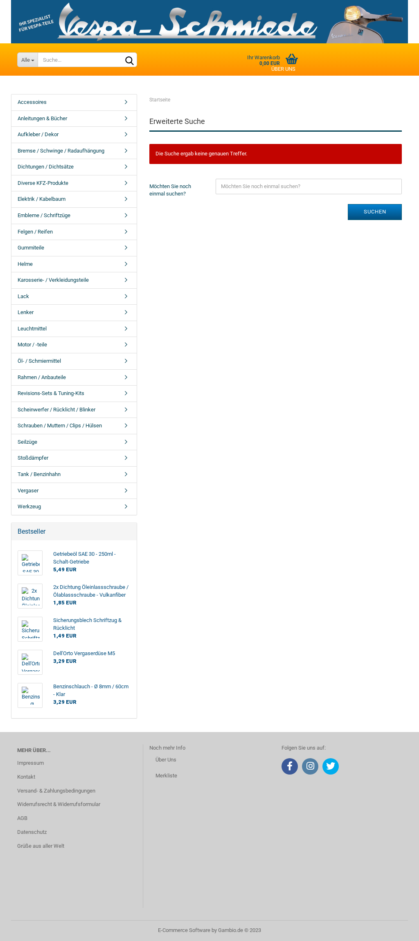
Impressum (30, 763)
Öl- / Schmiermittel (39, 361)
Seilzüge (27, 442)
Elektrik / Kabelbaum (41, 199)
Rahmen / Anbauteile (42, 377)
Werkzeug (29, 506)
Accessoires (32, 102)
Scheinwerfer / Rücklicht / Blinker (56, 409)
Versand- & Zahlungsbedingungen (56, 791)
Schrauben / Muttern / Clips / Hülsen (60, 425)
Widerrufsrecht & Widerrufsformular (58, 804)
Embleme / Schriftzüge (44, 215)
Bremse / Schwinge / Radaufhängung (61, 151)
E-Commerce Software (184, 930)
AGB (22, 818)
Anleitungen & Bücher (42, 118)
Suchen (375, 212)
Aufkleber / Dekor (38, 134)
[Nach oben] (396, 929)
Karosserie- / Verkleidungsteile (53, 280)
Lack (23, 296)
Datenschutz (32, 832)
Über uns (283, 69)
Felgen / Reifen (35, 232)
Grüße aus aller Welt (40, 846)
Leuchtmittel (32, 329)
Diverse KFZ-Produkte (43, 183)
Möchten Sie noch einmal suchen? (170, 190)
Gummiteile (31, 248)
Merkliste (166, 776)
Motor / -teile (32, 344)
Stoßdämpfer (33, 458)
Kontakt (26, 777)
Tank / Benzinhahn (39, 474)
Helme (25, 264)
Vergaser (28, 490)
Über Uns (165, 760)
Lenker (26, 312)
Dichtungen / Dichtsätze (46, 167)
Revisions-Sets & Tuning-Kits (51, 393)
